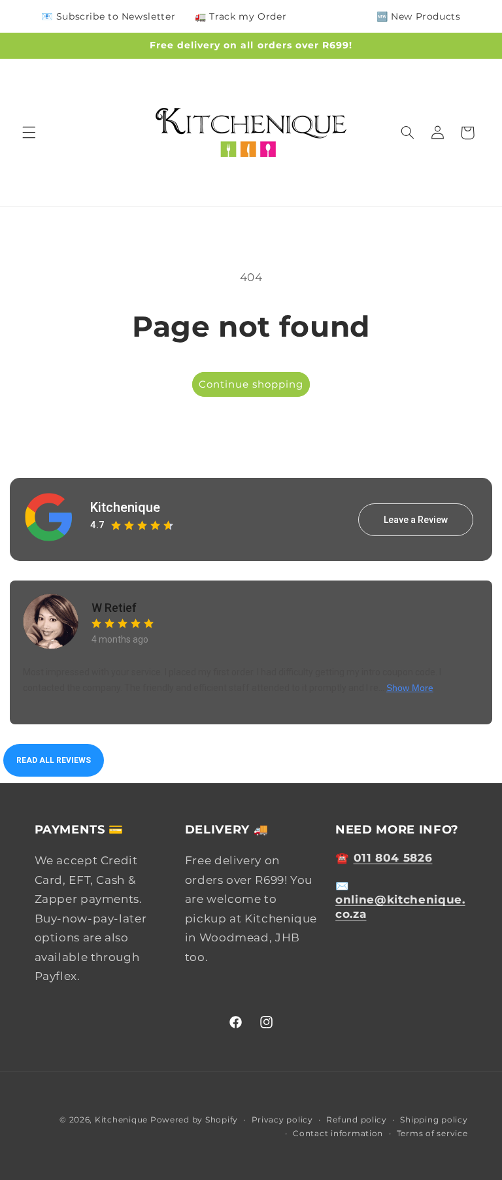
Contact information (338, 1133)
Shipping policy (433, 1119)
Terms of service (432, 1133)
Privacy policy (282, 1119)
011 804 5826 (393, 857)
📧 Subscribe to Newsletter (108, 16)
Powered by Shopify (194, 1119)
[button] (29, 133)
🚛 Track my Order (240, 16)
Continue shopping (251, 384)
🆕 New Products (418, 16)
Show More (409, 688)
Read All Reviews (53, 760)
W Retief (114, 608)
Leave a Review (416, 519)
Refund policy (356, 1119)
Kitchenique (125, 507)
